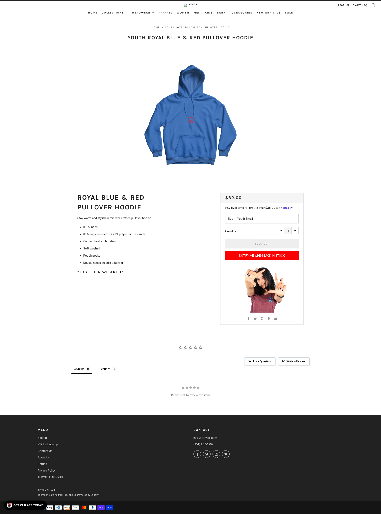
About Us (44, 457)
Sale (289, 12)
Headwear (141, 12)
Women (183, 12)
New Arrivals (269, 12)
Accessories (241, 12)
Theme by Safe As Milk (50, 495)
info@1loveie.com (205, 438)
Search (42, 438)
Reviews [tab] (78, 369)
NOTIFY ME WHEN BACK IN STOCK (262, 255)
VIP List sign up (48, 444)
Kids (209, 12)
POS (66, 495)
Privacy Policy (47, 470)
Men (197, 12)
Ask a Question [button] (262, 361)
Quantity (230, 231)
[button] (25, 505)
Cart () (360, 5)
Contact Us (45, 451)
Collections (113, 12)
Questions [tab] (104, 369)
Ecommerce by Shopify (86, 495)
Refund (42, 464)
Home (93, 12)
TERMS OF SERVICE (51, 477)
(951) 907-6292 (203, 444)
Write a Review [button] (296, 361)
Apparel (166, 12)
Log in (343, 5)
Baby (221, 12)
